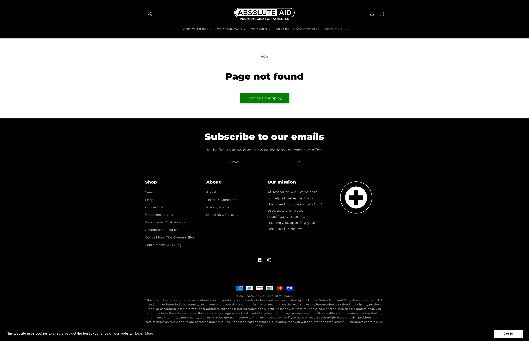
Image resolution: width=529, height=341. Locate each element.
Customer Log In (159, 215)
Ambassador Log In (161, 230)
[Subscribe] (299, 162)
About (211, 192)
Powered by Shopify (279, 295)
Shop (149, 200)
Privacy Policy (217, 207)
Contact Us (154, 207)
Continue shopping (264, 98)
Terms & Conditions (222, 200)
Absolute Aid (256, 295)
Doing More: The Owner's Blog (170, 237)
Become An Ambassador (165, 222)
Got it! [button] (508, 333)
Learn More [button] (144, 333)
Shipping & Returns (222, 215)
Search (151, 192)
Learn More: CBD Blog (163, 245)
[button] (150, 14)
